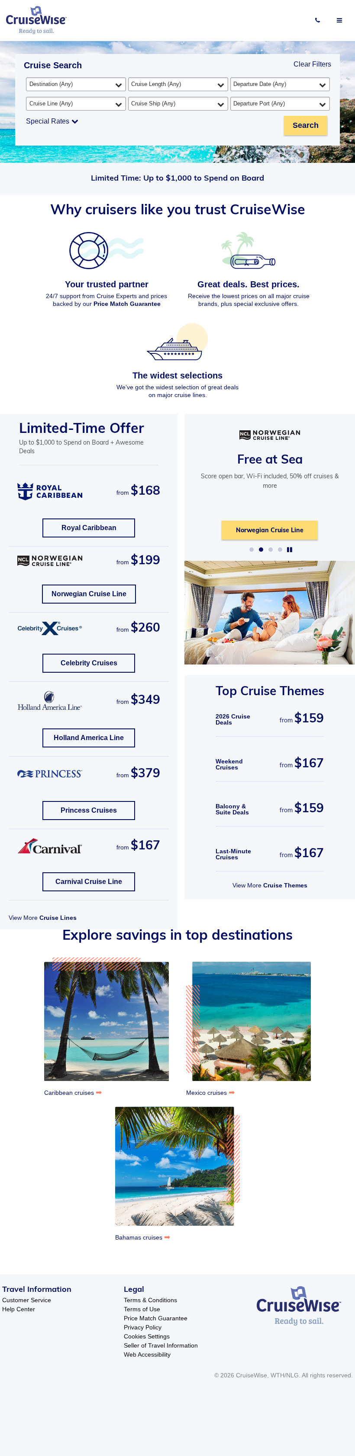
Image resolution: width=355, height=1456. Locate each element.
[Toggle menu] (339, 20)
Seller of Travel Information (161, 1345)
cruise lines (58, 917)
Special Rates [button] (47, 121)
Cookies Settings (147, 1336)
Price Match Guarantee (127, 303)
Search (306, 125)
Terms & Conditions (150, 1300)
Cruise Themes (285, 885)
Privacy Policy (142, 1327)
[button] (251, 549)
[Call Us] (317, 20)
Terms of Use (142, 1309)
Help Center (18, 1309)
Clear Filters (312, 64)
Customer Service (26, 1300)
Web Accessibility (147, 1354)
